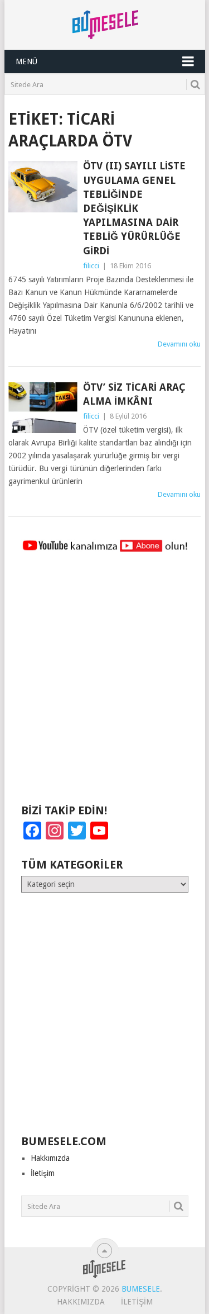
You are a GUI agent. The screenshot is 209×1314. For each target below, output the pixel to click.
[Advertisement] (104, 683)
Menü (26, 61)
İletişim (43, 1173)
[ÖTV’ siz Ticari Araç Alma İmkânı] (42, 408)
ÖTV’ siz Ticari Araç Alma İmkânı (134, 394)
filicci (91, 266)
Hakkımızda (50, 1158)
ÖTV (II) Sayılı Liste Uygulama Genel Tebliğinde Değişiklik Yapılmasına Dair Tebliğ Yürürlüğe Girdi (134, 208)
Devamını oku (179, 344)
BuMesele (140, 1288)
